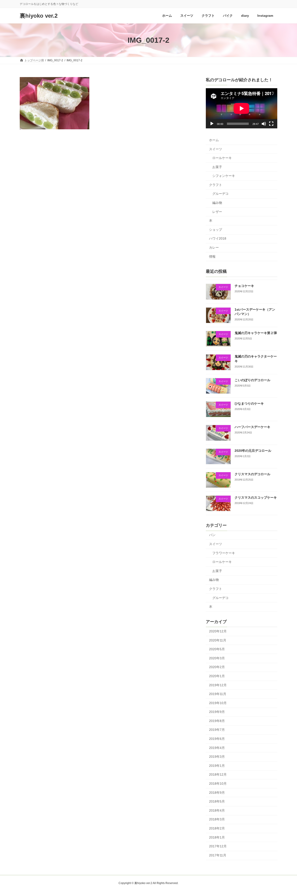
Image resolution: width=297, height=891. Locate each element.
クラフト (215, 185)
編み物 (217, 203)
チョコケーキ (244, 286)
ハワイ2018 (217, 238)
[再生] (212, 123)
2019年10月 (218, 703)
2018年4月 (217, 810)
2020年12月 (218, 631)
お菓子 (217, 167)
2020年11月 (217, 640)
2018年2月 (217, 828)
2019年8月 (217, 721)
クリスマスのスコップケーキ (256, 497)
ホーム (214, 140)
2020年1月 (217, 676)
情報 (212, 256)
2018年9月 (217, 792)
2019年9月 (217, 712)
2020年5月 (217, 649)
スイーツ (215, 149)
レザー (217, 212)
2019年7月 (217, 730)
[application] (241, 108)
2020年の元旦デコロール (253, 450)
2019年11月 (217, 694)
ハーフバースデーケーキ (252, 427)
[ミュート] (263, 123)
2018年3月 (217, 819)
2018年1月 (217, 837)
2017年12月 (218, 846)
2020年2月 (217, 667)
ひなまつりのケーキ (249, 403)
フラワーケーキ (223, 553)
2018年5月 (217, 801)
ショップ (215, 229)
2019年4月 (217, 748)
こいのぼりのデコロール (252, 380)
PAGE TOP (285, 859)
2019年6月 (217, 739)
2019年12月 (218, 685)
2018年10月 (218, 783)
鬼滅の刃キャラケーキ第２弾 (256, 333)
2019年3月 (217, 756)
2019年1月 (217, 765)
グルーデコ (220, 193)
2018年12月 (218, 774)
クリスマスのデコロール (252, 474)
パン (212, 535)
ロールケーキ (222, 158)
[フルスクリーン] (271, 123)
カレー (214, 247)
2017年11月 (217, 855)
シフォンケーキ (223, 176)
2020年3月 (217, 658)
